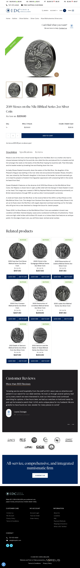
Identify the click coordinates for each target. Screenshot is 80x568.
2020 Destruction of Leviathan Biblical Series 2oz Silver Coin (40, 305)
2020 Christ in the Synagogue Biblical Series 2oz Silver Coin (40, 263)
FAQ (55, 518)
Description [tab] (11, 152)
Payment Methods (59, 521)
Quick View (12, 277)
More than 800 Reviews (18, 384)
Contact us (63, 28)
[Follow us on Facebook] (7, 545)
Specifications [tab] (26, 152)
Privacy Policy (10, 518)
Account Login (34, 513)
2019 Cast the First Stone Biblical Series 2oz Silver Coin (17, 263)
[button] (3, 564)
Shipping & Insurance (60, 524)
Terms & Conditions (12, 521)
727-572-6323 (13, 5)
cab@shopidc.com (15, 540)
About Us (57, 513)
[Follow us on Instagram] (11, 545)
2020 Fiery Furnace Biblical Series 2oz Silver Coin (17, 305)
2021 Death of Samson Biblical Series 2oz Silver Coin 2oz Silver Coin (17, 348)
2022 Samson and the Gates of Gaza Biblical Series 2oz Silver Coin (40, 348)
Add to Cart (48, 136)
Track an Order (35, 516)
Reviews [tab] (39, 152)
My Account (10, 516)
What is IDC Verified (60, 526)
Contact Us (40, 475)
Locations (57, 516)
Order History (34, 518)
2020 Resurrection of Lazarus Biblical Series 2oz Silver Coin (62, 263)
